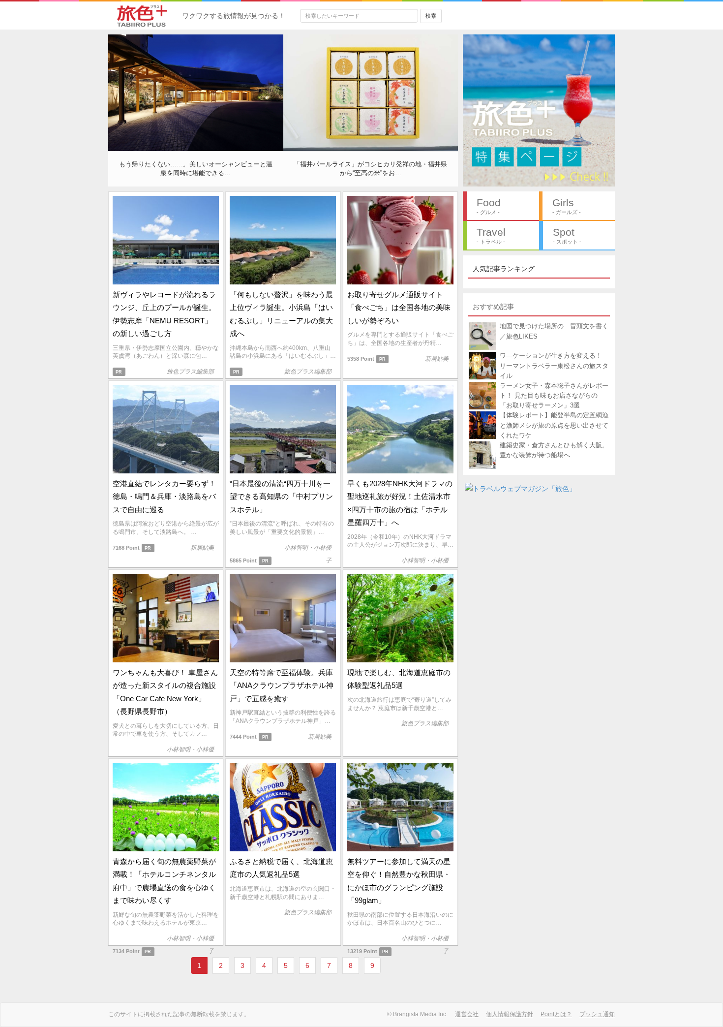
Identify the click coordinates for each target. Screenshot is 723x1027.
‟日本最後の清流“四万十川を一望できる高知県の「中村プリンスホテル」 (281, 496)
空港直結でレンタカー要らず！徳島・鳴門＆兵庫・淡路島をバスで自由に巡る (164, 496)
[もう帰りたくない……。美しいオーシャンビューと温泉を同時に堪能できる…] (195, 92)
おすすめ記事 (493, 307)
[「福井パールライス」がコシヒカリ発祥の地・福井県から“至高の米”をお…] (370, 92)
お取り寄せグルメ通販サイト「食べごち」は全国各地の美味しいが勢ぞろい (399, 307)
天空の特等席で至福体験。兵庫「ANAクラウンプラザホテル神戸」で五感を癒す (281, 685)
